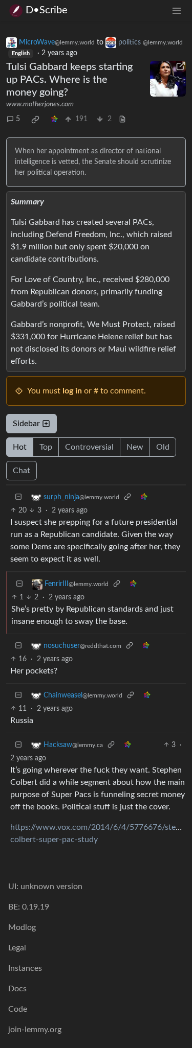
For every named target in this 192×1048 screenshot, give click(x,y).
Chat (21, 471)
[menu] (176, 10)
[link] (35, 119)
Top (45, 447)
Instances (25, 968)
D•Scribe (47, 10)
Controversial (89, 447)
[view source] (122, 119)
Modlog (22, 927)
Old (162, 447)
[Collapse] (18, 497)
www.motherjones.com (40, 104)
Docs (17, 989)
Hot (20, 447)
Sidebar (26, 424)
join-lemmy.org (34, 1030)
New (134, 447)
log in (72, 391)
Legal (17, 948)
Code (17, 1009)
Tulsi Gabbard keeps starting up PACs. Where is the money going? (69, 80)
